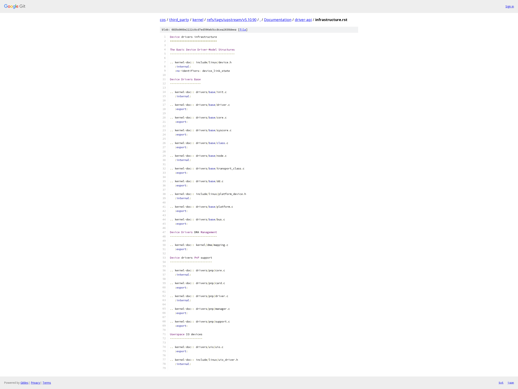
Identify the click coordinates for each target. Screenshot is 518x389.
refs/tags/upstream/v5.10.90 (231, 19)
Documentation (277, 19)
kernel (197, 19)
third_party (179, 19)
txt (501, 382)
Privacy (35, 383)
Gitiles (24, 383)
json (510, 382)
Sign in (509, 6)
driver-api (303, 19)
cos (163, 19)
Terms (46, 383)
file (243, 29)
